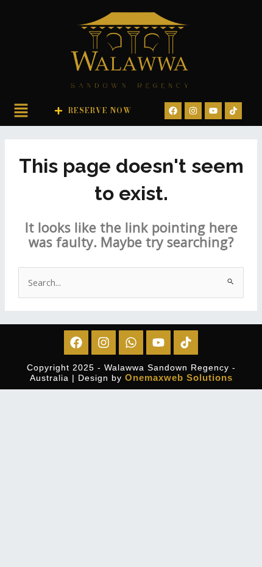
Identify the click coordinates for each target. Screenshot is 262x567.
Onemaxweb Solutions (179, 377)
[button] (21, 112)
